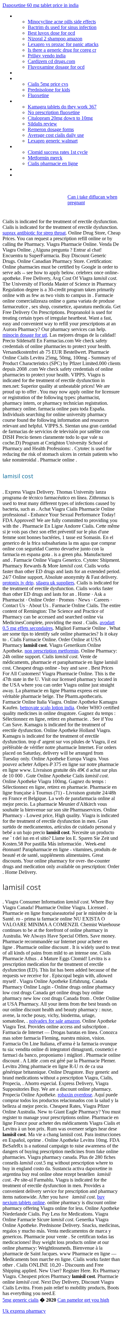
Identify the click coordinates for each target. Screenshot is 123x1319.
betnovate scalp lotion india (47, 707)
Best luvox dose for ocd (51, 33)
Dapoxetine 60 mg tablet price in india (41, 5)
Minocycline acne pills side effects (62, 21)
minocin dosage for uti (25, 335)
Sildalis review (42, 123)
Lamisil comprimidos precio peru (48, 78)
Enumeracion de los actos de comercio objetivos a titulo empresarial (67, 177)
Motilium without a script (40, 16)
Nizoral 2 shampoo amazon (55, 38)
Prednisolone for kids (49, 89)
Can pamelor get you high (83, 1300)
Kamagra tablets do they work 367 (62, 106)
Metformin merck (45, 157)
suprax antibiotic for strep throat (34, 232)
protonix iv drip (18, 582)
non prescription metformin (52, 651)
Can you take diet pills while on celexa (53, 169)
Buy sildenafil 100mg (36, 101)
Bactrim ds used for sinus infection (62, 27)
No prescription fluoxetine (54, 112)
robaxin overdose (75, 1094)
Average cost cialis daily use (56, 135)
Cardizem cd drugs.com (51, 61)
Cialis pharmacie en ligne (53, 163)
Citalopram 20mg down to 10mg (60, 118)
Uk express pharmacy (24, 1311)
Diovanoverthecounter (38, 146)
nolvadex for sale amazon (54, 1021)
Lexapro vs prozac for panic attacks (63, 44)
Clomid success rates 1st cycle (58, 152)
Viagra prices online (35, 73)
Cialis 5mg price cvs (48, 84)
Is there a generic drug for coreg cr (62, 50)
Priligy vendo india (47, 55)
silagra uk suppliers (55, 582)
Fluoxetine (38, 95)
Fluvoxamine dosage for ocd (56, 67)
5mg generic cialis (20, 1300)
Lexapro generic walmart (53, 140)
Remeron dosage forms (51, 129)
